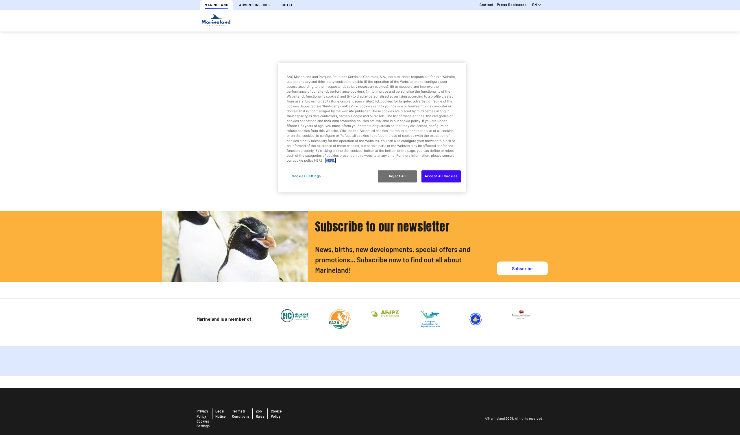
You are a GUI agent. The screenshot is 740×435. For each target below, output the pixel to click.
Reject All (397, 176)
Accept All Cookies (441, 176)
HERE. (330, 160)
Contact (486, 5)
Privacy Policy (202, 413)
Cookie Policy (276, 413)
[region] (372, 127)
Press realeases (512, 5)
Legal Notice (220, 413)
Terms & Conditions (240, 413)
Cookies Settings (203, 423)
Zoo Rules (260, 413)
